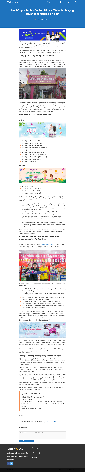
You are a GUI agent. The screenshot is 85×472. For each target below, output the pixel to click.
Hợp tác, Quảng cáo (36, 455)
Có (47, 421)
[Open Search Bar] (76, 2)
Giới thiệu (61, 469)
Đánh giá (48, 2)
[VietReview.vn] (12, 2)
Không (54, 421)
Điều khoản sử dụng (73, 469)
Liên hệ (66, 469)
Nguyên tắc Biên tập (36, 452)
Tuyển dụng (34, 457)
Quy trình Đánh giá (36, 453)
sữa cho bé (48, 197)
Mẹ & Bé (23, 415)
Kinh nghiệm (58, 2)
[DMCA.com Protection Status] (11, 460)
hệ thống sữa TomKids (48, 244)
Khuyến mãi (69, 2)
